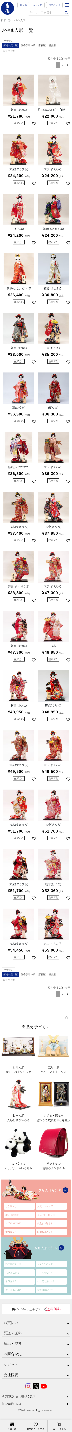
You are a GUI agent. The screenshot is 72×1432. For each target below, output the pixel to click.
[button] (67, 65)
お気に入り (54, 5)
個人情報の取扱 (11, 1404)
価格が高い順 (28, 45)
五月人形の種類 (45, 1272)
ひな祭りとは (12, 1206)
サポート (11, 1364)
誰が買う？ (10, 1232)
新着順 (42, 45)
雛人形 (23, 5)
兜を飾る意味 (12, 1272)
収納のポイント (45, 1232)
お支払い (11, 1322)
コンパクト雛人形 (46, 1215)
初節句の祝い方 (45, 1289)
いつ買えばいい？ (46, 1281)
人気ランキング (45, 1206)
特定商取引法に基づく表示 (18, 1396)
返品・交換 (13, 1343)
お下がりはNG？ (13, 1223)
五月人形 (37, 5)
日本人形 (6, 20)
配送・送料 (13, 1333)
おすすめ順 (9, 50)
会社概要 (11, 1374)
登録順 (52, 45)
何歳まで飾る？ (45, 1223)
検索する (66, 12)
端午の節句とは (13, 1264)
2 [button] (62, 65)
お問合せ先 (13, 1353)
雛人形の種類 (12, 1215)
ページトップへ (66, 1018)
